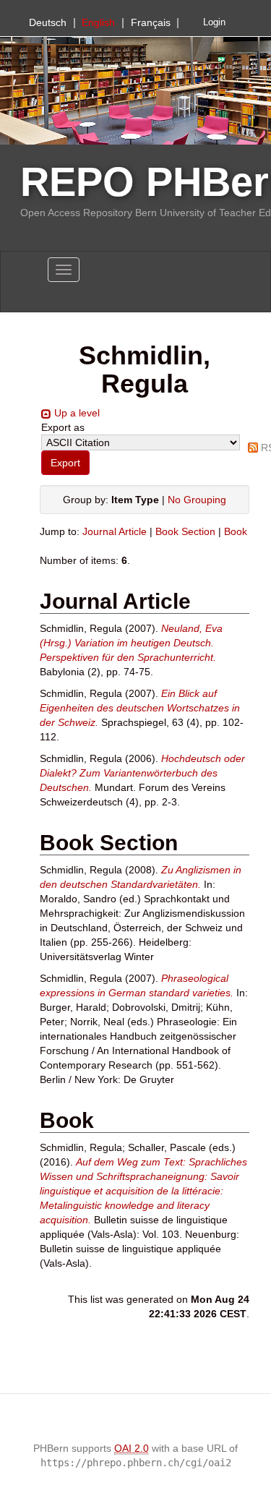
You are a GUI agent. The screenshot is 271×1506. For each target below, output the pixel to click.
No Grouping (197, 499)
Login (214, 22)
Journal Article (114, 531)
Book (235, 531)
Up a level (77, 413)
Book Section (185, 531)
